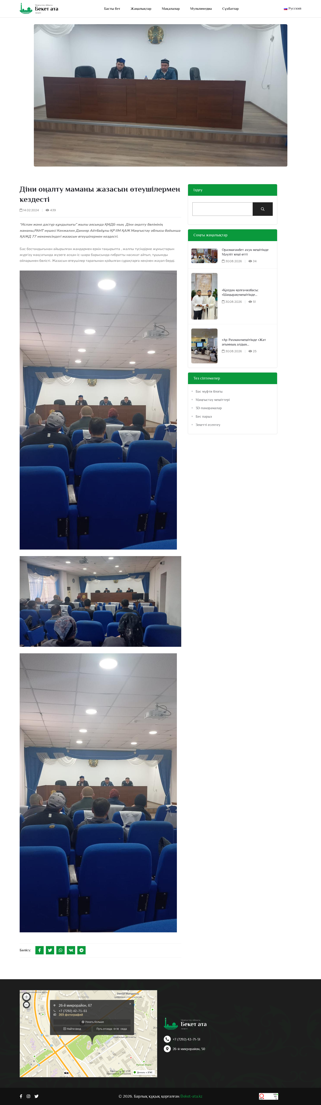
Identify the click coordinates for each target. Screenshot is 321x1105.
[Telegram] (81, 950)
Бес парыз (204, 417)
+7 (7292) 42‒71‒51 (186, 1039)
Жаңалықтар (141, 9)
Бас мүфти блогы (209, 391)
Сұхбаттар (230, 9)
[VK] (71, 950)
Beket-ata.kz (191, 1096)
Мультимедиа (201, 9)
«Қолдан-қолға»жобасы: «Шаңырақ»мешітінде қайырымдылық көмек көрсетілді (248, 292)
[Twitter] (50, 950)
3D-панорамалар (209, 408)
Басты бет (112, 9)
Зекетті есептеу (208, 425)
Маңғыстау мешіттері (213, 400)
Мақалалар (171, 9)
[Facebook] (39, 950)
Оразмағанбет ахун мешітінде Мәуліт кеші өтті (245, 252)
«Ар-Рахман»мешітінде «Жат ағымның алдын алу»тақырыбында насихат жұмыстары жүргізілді (244, 342)
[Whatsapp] (60, 950)
